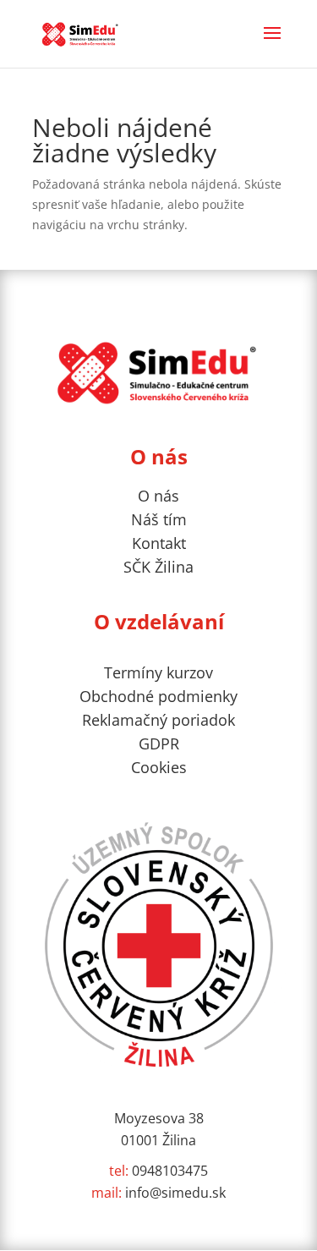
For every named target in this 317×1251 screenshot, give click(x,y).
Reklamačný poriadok (158, 720)
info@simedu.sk (158, 1192)
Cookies (159, 767)
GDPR (159, 743)
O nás (158, 496)
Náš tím (159, 519)
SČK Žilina (158, 567)
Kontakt (159, 543)
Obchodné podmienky (158, 696)
